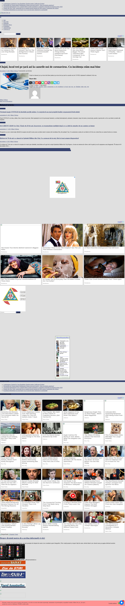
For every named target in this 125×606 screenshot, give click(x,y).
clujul (45, 86)
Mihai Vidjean (14, 71)
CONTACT (6, 29)
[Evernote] (42, 82)
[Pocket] (45, 82)
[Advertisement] (51, 163)
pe (74, 86)
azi (34, 86)
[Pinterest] (39, 82)
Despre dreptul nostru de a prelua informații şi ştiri (22, 538)
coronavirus (50, 86)
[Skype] (55, 82)
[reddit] (36, 82)
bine (37, 86)
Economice (6, 26)
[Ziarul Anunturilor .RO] (13, 587)
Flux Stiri (5, 21)
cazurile (41, 86)
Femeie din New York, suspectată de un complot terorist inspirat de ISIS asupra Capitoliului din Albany (31, 8)
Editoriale (6, 23)
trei (88, 86)
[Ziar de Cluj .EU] (13, 577)
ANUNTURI (7, 28)
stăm (82, 86)
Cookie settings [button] (113, 603)
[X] (30, 82)
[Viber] (49, 82)
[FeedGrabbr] (62, 378)
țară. (85, 86)
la (64, 86)
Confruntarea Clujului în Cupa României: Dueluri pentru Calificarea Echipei (23, 3)
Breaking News (7, 24)
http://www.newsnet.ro (6, 101)
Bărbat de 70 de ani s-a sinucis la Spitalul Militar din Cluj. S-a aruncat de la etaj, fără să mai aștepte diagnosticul (39, 138)
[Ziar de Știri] (13, 569)
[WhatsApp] (52, 82)
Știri (4, 20)
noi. (72, 86)
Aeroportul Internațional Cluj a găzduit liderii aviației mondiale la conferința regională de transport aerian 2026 (32, 6)
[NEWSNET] (13, 597)
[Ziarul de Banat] (13, 563)
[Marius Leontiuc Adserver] (0, 590)
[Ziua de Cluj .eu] (0, 581)
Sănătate (78, 86)
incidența (60, 86)
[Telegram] (58, 82)
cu (54, 86)
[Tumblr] (33, 82)
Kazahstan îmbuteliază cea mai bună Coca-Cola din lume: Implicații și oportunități (25, 9)
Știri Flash (2, 62)
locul (66, 86)
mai (69, 86)
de (56, 86)
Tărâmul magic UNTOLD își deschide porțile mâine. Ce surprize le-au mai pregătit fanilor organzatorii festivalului (40, 112)
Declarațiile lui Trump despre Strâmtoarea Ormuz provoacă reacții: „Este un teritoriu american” (28, 5)
